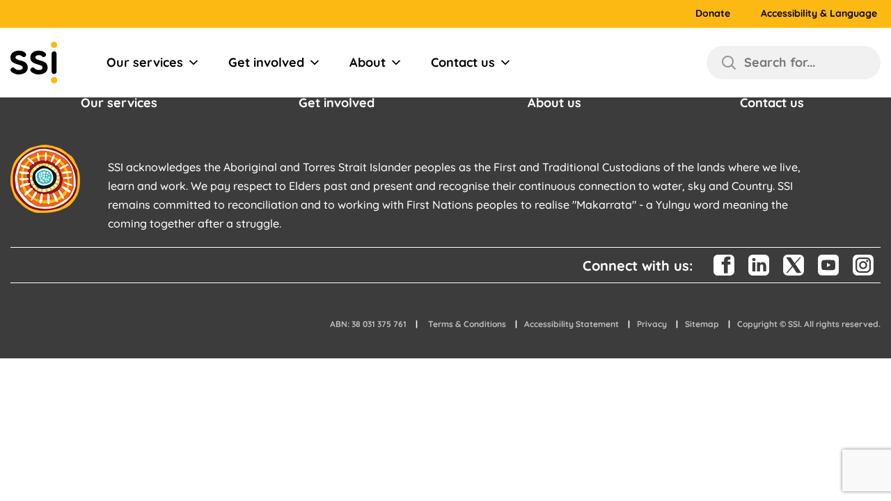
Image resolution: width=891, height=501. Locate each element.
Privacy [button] (652, 324)
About (367, 62)
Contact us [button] (772, 103)
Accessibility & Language (819, 13)
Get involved (266, 62)
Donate (712, 13)
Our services (145, 62)
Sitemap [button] (702, 324)
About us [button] (554, 103)
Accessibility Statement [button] (571, 324)
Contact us (463, 62)
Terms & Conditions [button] (467, 324)
